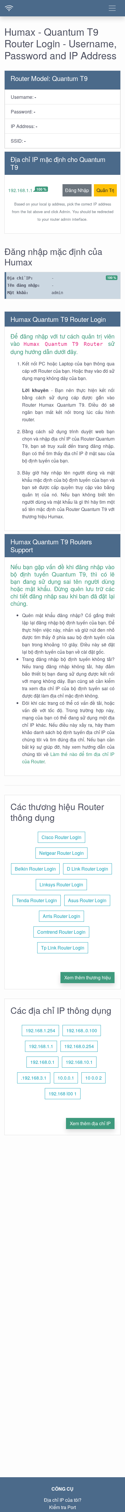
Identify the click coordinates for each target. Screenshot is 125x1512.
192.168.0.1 (42, 1062)
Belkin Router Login (35, 868)
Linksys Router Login (61, 884)
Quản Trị (105, 190)
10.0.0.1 (66, 1077)
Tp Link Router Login (62, 947)
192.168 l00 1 (63, 1093)
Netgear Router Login (61, 853)
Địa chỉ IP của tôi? (62, 1500)
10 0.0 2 (93, 1077)
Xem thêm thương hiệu (87, 977)
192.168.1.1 (20, 190)
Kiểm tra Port (62, 1507)
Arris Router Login (61, 916)
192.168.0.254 (79, 1046)
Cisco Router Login (61, 837)
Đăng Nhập (77, 190)
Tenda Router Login (36, 900)
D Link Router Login (87, 868)
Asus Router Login (87, 900)
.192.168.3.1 (34, 1077)
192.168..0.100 (81, 1030)
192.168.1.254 (40, 1030)
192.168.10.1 (79, 1062)
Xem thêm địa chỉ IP (90, 1123)
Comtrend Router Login (61, 931)
